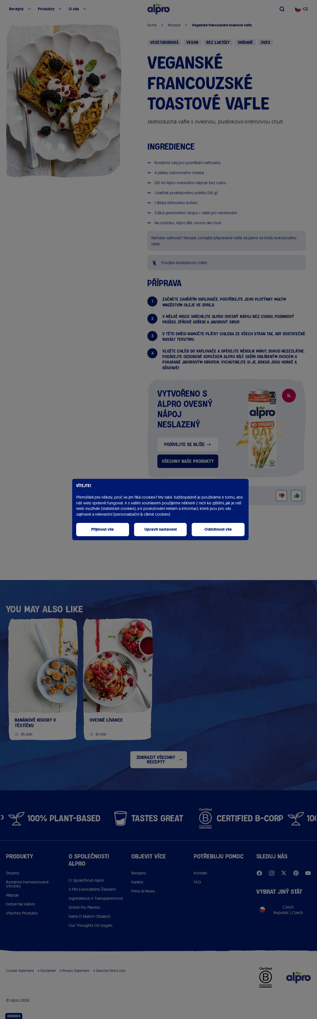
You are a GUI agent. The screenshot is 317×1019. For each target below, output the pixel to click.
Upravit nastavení (160, 529)
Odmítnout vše (218, 529)
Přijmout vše (102, 529)
